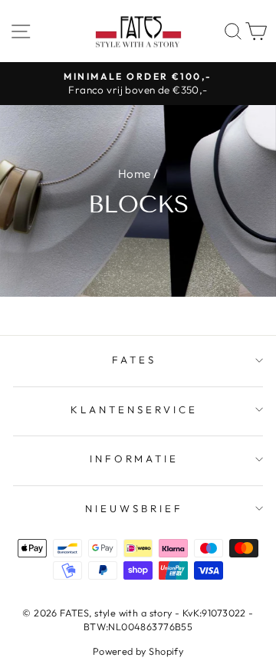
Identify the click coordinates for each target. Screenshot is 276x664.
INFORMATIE (134, 458)
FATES (134, 359)
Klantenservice (134, 409)
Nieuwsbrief (134, 508)
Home (134, 173)
